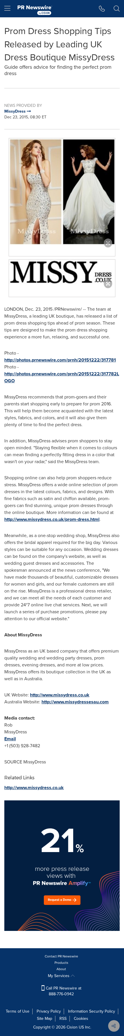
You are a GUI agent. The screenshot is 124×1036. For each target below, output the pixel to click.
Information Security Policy (91, 1011)
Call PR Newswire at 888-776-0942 (63, 991)
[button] (62, 191)
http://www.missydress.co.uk (59, 695)
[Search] (116, 8)
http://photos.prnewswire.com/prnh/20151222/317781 (60, 360)
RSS (63, 1018)
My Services (59, 976)
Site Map (44, 1018)
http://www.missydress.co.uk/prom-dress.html (51, 519)
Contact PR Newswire (61, 956)
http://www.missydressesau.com (75, 701)
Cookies (81, 1018)
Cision (72, 1027)
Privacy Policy (49, 1011)
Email (10, 738)
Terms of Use (17, 1011)
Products (61, 962)
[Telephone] (102, 8)
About (61, 969)
